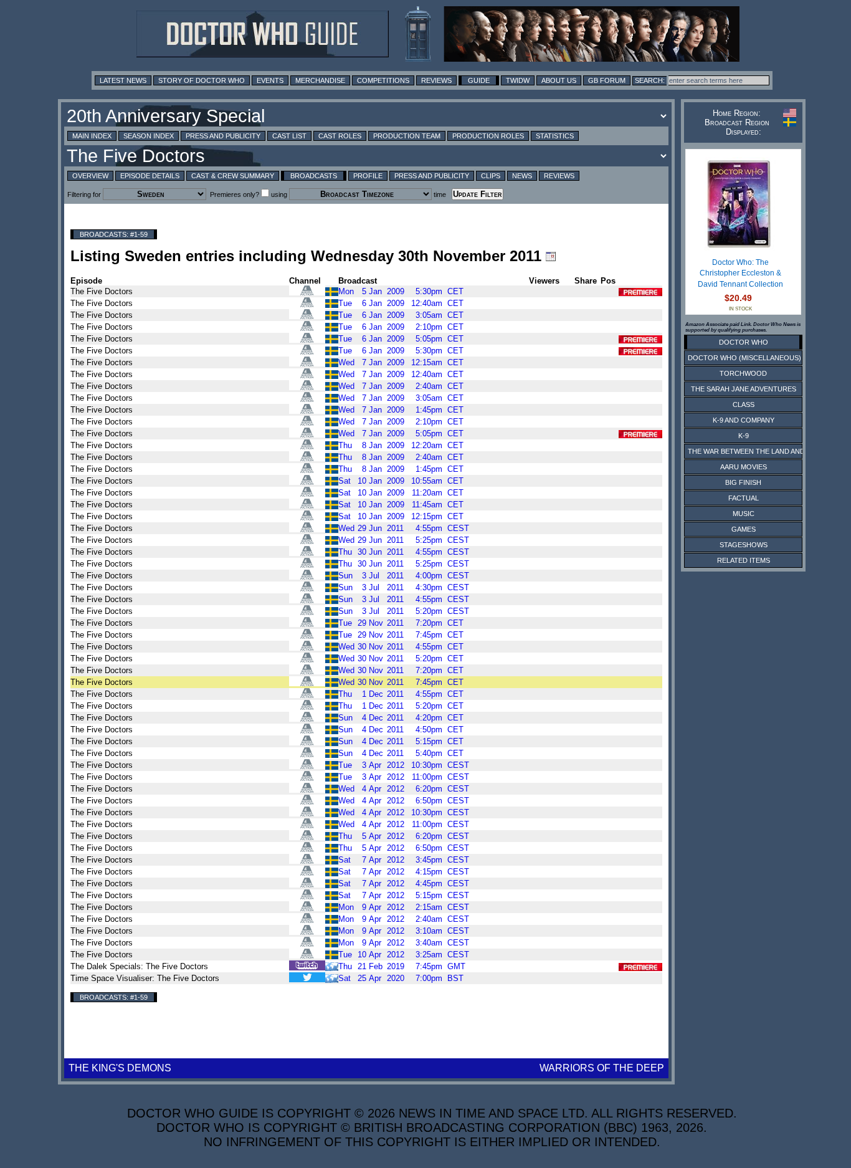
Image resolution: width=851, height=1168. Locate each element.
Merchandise (320, 80)
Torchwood (743, 373)
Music (743, 513)
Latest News (123, 80)
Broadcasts (313, 176)
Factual (743, 498)
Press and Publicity (223, 136)
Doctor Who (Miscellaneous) (744, 357)
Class (743, 404)
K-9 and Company (743, 420)
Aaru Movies (743, 467)
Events (270, 80)
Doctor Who (743, 342)
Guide (479, 80)
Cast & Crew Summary (232, 176)
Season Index (148, 136)
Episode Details (149, 176)
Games (743, 529)
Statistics (555, 136)
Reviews (436, 80)
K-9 (743, 435)
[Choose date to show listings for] (551, 256)
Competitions (383, 80)
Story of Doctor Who (201, 80)
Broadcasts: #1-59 (114, 234)
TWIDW (518, 80)
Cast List (289, 136)
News (522, 176)
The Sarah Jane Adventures (743, 389)
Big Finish (743, 482)
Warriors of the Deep (602, 1068)
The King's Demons (120, 1068)
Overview (90, 176)
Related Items (743, 560)
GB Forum (606, 80)
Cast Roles (339, 136)
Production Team (406, 136)
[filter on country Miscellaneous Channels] (331, 965)
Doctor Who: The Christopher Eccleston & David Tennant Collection (740, 273)
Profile (368, 176)
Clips (490, 176)
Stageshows (744, 544)
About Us (558, 80)
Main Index (92, 136)
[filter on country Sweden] (331, 290)
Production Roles (488, 136)
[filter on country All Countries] (331, 977)
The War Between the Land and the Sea (761, 451)
